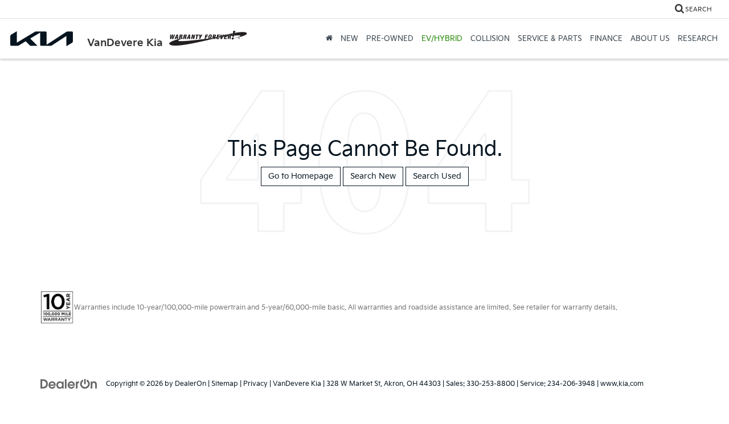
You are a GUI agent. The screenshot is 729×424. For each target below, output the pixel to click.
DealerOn (190, 384)
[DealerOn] (69, 383)
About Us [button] (650, 38)
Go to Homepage (300, 176)
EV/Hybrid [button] (441, 38)
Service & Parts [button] (550, 38)
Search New (373, 176)
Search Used (437, 176)
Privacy (255, 384)
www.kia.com (622, 384)
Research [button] (698, 38)
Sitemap (224, 384)
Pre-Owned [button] (389, 38)
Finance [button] (606, 38)
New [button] (349, 38)
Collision (490, 38)
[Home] (329, 39)
